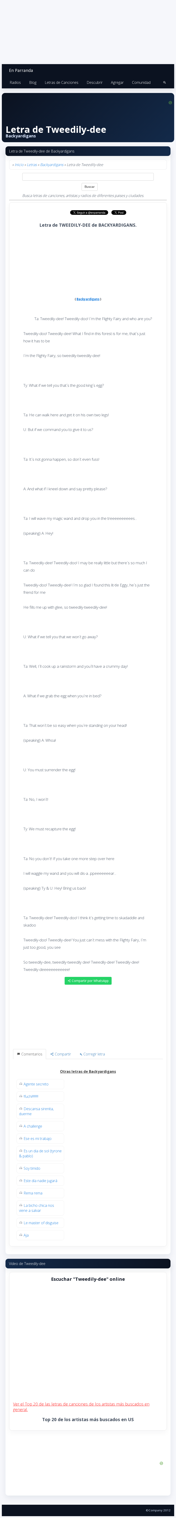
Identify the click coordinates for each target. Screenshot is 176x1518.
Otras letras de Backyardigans (88, 1071)
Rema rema (33, 1193)
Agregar (117, 82)
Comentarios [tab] (31, 1054)
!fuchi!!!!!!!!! (31, 1096)
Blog (32, 82)
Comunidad (141, 82)
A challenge (33, 1126)
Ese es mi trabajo (38, 1138)
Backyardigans (51, 164)
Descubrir (95, 82)
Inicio (19, 164)
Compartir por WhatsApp (90, 980)
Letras (32, 164)
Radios (15, 82)
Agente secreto (36, 1084)
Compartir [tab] (62, 1054)
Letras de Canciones (61, 82)
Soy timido (32, 1168)
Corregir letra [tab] (93, 1054)
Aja (26, 1235)
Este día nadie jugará (40, 1180)
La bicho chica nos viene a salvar (36, 1208)
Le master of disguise (41, 1222)
